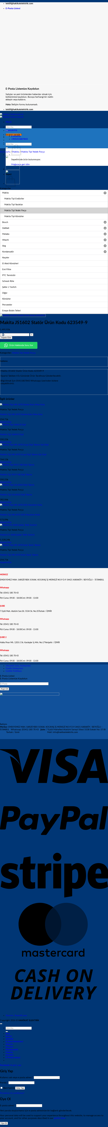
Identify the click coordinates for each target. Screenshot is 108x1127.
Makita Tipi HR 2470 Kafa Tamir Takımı (19, 555)
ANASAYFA (11, 130)
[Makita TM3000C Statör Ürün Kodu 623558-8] (13, 169)
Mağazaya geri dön (20, 164)
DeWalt (9, 1039)
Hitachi (9, 1044)
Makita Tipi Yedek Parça (33, 152)
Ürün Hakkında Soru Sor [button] (21, 345)
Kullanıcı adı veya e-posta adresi (16, 1077)
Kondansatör (12, 1049)
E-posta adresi (8, 1105)
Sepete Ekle (6, 338)
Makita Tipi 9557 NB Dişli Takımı (16, 474)
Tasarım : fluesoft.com (16, 1015)
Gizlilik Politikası (14, 671)
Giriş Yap (20, 1088)
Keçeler (9, 1047)
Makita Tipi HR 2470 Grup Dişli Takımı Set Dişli (23, 454)
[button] (13, 8)
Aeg (8, 1033)
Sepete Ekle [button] (5, 422)
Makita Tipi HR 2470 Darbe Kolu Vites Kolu (21, 414)
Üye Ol (4, 1123)
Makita (9, 1052)
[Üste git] (1, 1023)
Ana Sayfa (5, 152)
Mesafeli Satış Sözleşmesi (18, 666)
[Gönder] (7, 147)
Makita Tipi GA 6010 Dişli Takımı (16, 495)
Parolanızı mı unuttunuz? (12, 1093)
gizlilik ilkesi (59, 1118)
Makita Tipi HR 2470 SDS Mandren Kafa (20, 515)
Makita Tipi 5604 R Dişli (12, 434)
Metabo (10, 1055)
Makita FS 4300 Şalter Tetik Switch (17, 535)
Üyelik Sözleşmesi (14, 668)
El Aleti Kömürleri (14, 1041)
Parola (4, 1083)
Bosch (9, 1036)
